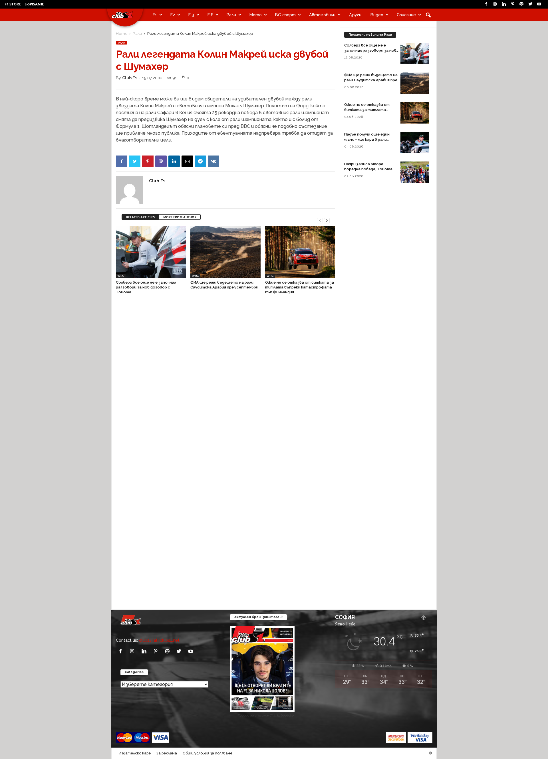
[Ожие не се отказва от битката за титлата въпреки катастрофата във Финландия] (300, 252)
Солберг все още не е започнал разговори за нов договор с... (370, 50)
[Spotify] (521, 4)
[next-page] (327, 220)
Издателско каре (135, 753)
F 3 (191, 14)
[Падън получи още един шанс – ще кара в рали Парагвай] (414, 142)
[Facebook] (486, 4)
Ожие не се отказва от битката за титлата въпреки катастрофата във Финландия (299, 287)
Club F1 (129, 77)
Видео (376, 14)
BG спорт (285, 14)
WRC (120, 275)
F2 (172, 14)
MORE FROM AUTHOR (179, 217)
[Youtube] (539, 4)
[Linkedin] (503, 4)
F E (210, 14)
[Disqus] (225, 377)
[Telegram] (200, 161)
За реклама (166, 753)
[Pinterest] (512, 4)
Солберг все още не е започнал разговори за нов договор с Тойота (146, 287)
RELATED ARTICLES (140, 217)
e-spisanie (34, 4)
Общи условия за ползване (207, 753)
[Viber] (161, 161)
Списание (406, 14)
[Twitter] (530, 4)
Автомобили (322, 14)
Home (121, 33)
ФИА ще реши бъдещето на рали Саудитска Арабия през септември (371, 80)
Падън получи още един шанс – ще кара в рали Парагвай (367, 139)
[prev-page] (320, 220)
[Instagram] (494, 4)
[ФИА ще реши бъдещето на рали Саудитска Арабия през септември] (225, 252)
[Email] (187, 161)
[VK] (213, 161)
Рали (231, 14)
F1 (155, 14)
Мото (255, 14)
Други (355, 14)
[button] (428, 15)
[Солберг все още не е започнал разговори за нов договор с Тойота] (151, 252)
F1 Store (13, 4)
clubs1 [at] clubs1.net (159, 640)
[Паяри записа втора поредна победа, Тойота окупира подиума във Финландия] (414, 172)
